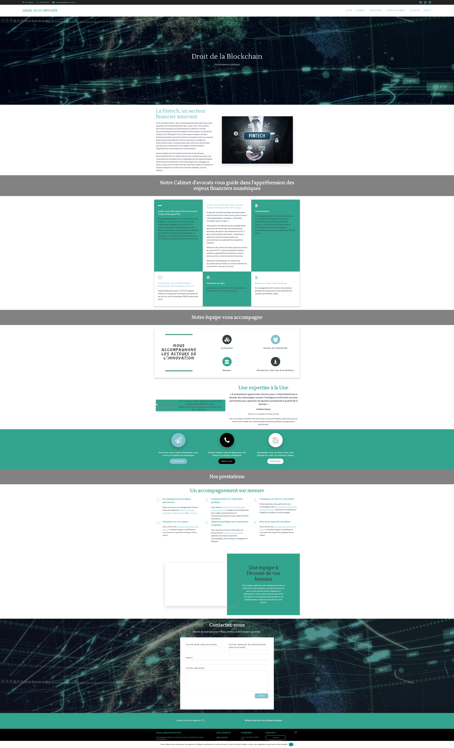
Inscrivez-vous (178, 461)
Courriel (276, 737)
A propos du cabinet (395, 10)
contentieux (167, 513)
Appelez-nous (226, 461)
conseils (182, 510)
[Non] (451, 744)
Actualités (415, 10)
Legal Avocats (40, 10)
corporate (192, 513)
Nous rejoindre (222, 737)
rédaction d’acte (179, 513)
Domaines (360, 10)
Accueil (349, 10)
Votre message (195, 668)
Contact (427, 10)
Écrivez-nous (275, 461)
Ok (291, 744)
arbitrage (190, 510)
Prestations (375, 10)
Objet (189, 658)
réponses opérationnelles (233, 533)
